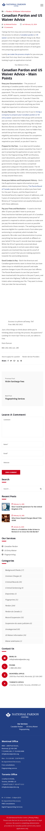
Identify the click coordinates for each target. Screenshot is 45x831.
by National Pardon (10, 24)
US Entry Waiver (10, 550)
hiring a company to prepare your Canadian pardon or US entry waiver (22, 115)
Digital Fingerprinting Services (12, 807)
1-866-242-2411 (15, 668)
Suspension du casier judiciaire (17, 623)
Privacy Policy (34, 818)
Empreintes (9, 594)
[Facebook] (8, 360)
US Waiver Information (22, 11)
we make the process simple (19, 54)
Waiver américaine (12, 641)
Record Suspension (12, 617)
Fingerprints (10, 599)
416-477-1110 (7, 784)
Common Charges (12, 576)
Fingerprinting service (9, 768)
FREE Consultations (8, 804)
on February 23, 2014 (29, 24)
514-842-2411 (7, 751)
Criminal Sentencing (13, 588)
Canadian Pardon (11, 546)
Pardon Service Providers (30, 357)
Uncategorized (10, 629)
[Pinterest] (21, 360)
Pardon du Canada (12, 611)
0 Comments (8, 27)
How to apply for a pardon (11, 357)
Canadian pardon (27, 35)
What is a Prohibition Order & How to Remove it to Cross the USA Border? (26, 530)
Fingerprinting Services (15, 398)
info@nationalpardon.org (19, 659)
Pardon (9, 11)
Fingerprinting (9, 554)
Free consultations (8, 765)
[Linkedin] (18, 360)
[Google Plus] (15, 360)
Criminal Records (11, 582)
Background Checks (13, 570)
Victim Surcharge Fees (14, 381)
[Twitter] (11, 360)
